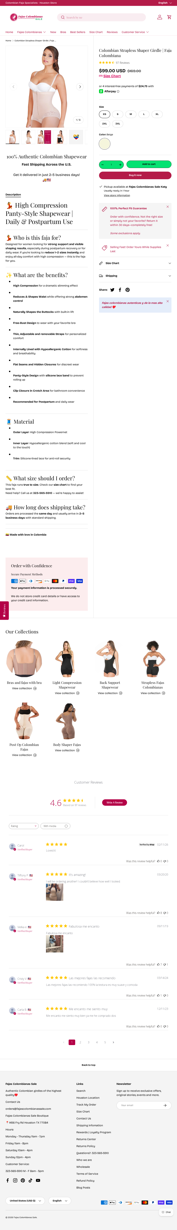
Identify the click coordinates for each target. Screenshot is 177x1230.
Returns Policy (85, 1146)
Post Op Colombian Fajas (24, 746)
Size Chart (96, 32)
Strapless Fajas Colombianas (152, 684)
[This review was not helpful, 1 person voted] (164, 964)
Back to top (88, 1065)
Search (81, 1090)
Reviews (112, 32)
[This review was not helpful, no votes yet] (164, 861)
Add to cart (149, 164)
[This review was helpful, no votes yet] (158, 861)
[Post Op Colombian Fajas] (24, 720)
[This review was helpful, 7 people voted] (158, 964)
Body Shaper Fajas (67, 744)
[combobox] (101, 17)
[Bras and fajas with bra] (24, 658)
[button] (169, 17)
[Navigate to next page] (113, 1042)
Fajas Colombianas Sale (25, 1217)
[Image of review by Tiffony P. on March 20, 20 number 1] (54, 892)
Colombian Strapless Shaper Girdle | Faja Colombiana (35, 41)
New (53, 32)
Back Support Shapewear (110, 684)
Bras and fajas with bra (24, 682)
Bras (63, 32)
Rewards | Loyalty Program (93, 1132)
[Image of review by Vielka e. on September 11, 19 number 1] (54, 943)
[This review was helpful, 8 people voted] (158, 913)
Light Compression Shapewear (67, 684)
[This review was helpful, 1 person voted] (158, 995)
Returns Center (86, 1139)
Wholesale (83, 1166)
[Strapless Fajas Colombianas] (152, 658)
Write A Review (115, 802)
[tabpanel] (47, 375)
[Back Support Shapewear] (109, 658)
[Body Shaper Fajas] (67, 720)
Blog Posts (83, 1187)
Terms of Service (87, 1173)
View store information (117, 195)
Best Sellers (77, 32)
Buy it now (135, 175)
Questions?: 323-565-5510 (92, 1153)
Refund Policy (85, 1180)
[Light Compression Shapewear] (67, 658)
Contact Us (83, 1118)
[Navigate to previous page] (63, 1042)
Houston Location (88, 1097)
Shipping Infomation (89, 1125)
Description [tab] (13, 194)
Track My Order (86, 1104)
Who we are (84, 1160)
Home (9, 32)
